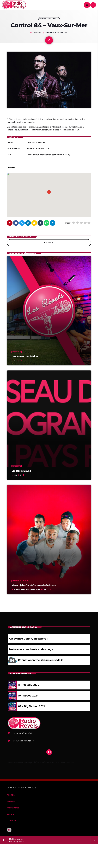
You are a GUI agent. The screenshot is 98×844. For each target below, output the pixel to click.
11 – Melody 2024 (28, 685)
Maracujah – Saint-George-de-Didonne (33, 585)
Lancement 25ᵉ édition (24, 356)
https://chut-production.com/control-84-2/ (48, 155)
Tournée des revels (49, 19)
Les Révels (16, 352)
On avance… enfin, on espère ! (28, 638)
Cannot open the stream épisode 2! (40, 660)
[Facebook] (9, 830)
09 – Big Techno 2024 (31, 706)
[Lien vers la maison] (14, 5)
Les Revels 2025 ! (21, 470)
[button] (49, 192)
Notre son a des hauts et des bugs (31, 649)
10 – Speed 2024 (28, 695)
